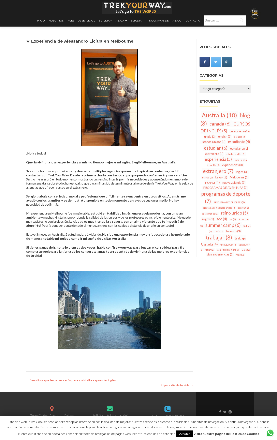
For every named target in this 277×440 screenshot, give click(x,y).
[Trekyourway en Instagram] (227, 62)
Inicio (41, 20)
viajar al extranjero (228, 249)
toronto (233, 231)
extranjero (218, 171)
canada (220, 124)
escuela (239, 136)
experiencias (232, 165)
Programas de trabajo (164, 20)
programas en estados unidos (219, 207)
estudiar (216, 148)
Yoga (240, 254)
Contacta (193, 20)
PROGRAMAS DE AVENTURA (225, 187)
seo (222, 219)
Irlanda (207, 177)
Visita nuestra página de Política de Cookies (226, 434)
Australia (219, 115)
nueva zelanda (233, 182)
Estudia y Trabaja (111, 20)
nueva (212, 182)
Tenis (218, 231)
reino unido (234, 212)
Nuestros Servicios (81, 20)
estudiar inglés (235, 154)
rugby (208, 219)
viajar (209, 249)
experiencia (218, 159)
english (224, 136)
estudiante (239, 141)
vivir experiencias (220, 254)
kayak (221, 177)
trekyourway (228, 244)
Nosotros (56, 20)
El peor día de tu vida (177, 385)
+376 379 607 (174, 416)
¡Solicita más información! (110, 415)
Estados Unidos (213, 142)
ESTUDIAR (137, 20)
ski (233, 219)
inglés (242, 172)
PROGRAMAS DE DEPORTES (229, 202)
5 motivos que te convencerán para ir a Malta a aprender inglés (71, 380)
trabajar (219, 237)
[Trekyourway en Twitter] (216, 62)
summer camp (223, 225)
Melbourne (239, 177)
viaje (246, 249)
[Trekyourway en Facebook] (205, 62)
